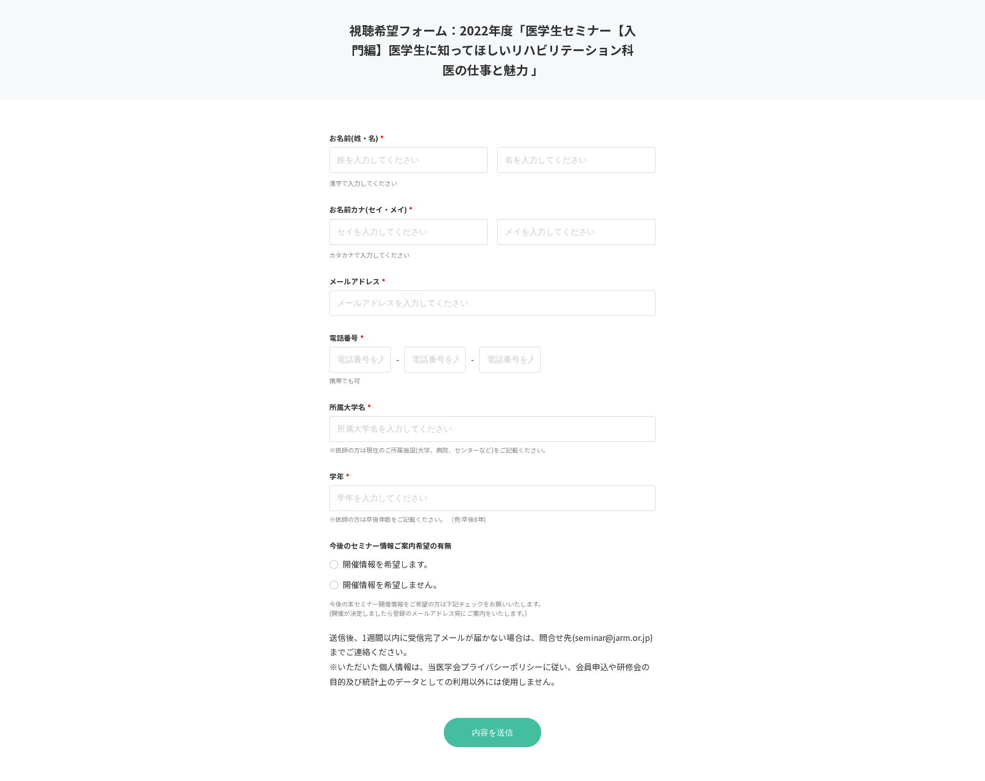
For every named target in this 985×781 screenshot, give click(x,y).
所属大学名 (350, 407)
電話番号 (346, 338)
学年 (339, 476)
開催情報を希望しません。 (392, 584)
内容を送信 (492, 732)
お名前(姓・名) (356, 138)
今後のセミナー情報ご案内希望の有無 (390, 545)
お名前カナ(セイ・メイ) (370, 209)
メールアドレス (357, 281)
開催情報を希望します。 (387, 564)
